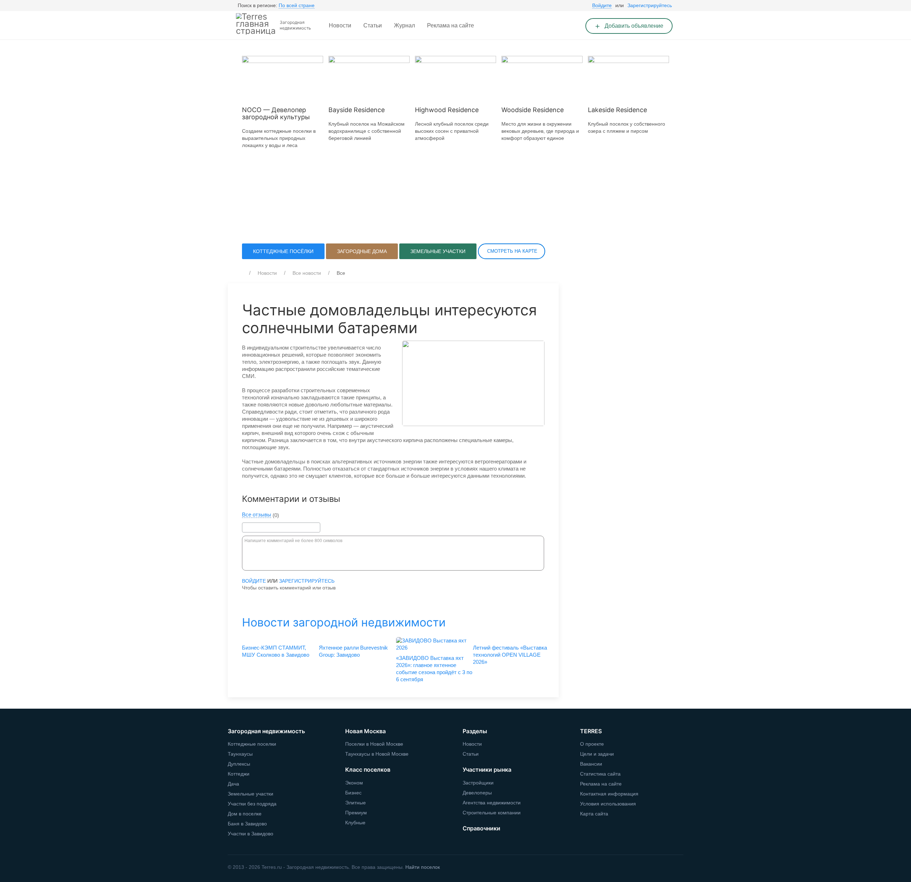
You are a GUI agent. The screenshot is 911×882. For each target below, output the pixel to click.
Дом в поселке (245, 814)
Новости (340, 25)
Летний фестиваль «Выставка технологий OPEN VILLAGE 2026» (510, 655)
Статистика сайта (600, 774)
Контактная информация (609, 794)
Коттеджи (238, 774)
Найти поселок (422, 867)
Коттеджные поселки (252, 744)
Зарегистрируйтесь (649, 5)
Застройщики (478, 783)
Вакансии (591, 764)
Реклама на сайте (450, 25)
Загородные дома (362, 251)
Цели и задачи (597, 754)
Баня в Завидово (247, 823)
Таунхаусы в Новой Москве (377, 754)
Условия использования (608, 804)
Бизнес (353, 793)
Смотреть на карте (511, 251)
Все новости (307, 273)
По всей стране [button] (297, 5)
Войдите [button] (602, 5)
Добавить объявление (633, 26)
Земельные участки (437, 251)
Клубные (355, 822)
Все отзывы (256, 515)
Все (341, 273)
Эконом (354, 783)
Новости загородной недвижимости (344, 622)
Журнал (404, 25)
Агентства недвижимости (492, 802)
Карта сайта (594, 814)
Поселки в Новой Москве (374, 744)
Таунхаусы (240, 754)
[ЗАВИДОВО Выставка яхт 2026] (432, 644)
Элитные (355, 802)
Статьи (372, 25)
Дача (233, 784)
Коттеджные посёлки (283, 251)
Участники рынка (487, 769)
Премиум (356, 812)
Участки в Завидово (250, 833)
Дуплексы (239, 764)
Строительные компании (492, 812)
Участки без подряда (252, 804)
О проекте (592, 744)
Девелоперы (477, 793)
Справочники (481, 828)
